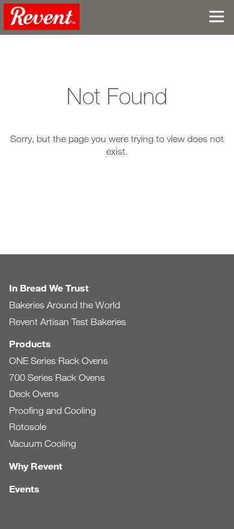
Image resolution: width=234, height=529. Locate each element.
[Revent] (42, 19)
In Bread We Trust (49, 287)
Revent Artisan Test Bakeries (67, 321)
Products (30, 343)
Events (24, 488)
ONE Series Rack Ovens (58, 360)
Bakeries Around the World (64, 305)
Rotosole (27, 426)
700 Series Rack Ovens (57, 377)
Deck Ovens (34, 393)
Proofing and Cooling (52, 410)
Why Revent (35, 465)
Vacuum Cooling (42, 443)
